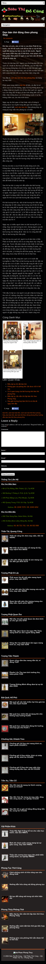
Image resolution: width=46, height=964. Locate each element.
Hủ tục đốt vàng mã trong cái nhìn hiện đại (26, 897)
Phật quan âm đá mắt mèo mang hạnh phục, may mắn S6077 (25, 578)
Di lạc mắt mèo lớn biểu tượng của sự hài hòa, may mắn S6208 (27, 590)
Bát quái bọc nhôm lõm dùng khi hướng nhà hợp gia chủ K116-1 (26, 727)
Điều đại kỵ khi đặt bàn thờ (17, 384)
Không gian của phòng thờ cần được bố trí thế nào (27, 939)
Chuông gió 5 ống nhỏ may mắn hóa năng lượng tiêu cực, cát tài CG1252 (25, 768)
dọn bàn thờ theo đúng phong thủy (26, 415)
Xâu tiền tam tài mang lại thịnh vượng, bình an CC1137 (26, 786)
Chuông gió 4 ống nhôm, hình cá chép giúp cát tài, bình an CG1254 (26, 756)
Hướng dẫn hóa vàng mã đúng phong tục (27, 884)
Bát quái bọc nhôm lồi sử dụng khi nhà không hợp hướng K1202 (26, 715)
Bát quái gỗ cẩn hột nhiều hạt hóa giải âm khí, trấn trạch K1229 (27, 703)
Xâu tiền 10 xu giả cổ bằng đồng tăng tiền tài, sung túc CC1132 (27, 810)
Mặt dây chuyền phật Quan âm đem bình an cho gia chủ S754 (27, 620)
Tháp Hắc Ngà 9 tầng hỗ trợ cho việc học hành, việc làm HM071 (27, 832)
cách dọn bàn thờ (21, 107)
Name (3, 450)
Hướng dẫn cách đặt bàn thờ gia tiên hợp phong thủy (27, 927)
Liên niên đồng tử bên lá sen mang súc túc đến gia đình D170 (26, 560)
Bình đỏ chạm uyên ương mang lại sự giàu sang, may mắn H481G (25, 843)
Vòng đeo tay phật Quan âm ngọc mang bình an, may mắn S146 (26, 643)
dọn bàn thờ (10, 415)
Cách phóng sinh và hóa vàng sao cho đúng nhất (26, 873)
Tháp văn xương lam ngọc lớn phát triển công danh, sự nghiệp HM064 (27, 855)
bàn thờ (23, 85)
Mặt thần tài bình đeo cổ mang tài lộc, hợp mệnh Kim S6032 (25, 548)
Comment (4, 429)
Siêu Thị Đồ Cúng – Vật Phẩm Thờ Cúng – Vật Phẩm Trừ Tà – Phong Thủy (26, 957)
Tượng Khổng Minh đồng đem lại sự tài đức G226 (26, 685)
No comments (8, 38)
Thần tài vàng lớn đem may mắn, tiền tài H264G (26, 536)
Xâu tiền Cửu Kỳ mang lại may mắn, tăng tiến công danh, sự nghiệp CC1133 (27, 798)
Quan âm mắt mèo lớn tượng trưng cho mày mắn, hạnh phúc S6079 (26, 602)
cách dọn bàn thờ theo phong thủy (23, 78)
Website (4, 466)
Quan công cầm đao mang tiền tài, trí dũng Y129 (25, 661)
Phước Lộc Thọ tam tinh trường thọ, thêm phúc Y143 (25, 673)
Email (3, 458)
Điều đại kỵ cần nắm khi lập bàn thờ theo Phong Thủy (27, 915)
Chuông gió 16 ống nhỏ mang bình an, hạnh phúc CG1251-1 (26, 744)
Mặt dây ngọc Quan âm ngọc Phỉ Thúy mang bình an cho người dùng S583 (26, 632)
